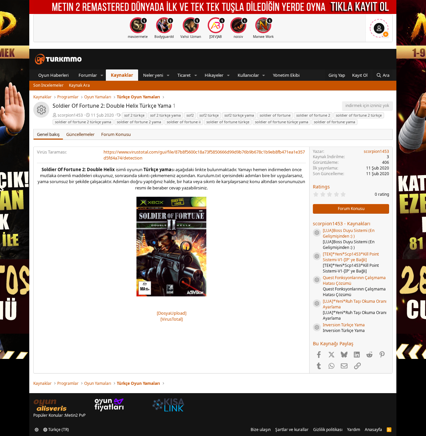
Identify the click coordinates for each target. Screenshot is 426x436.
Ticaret (184, 75)
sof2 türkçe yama (239, 115)
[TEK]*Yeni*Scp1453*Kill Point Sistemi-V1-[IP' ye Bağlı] (351, 257)
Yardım (353, 429)
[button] (102, 75)
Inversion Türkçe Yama (344, 325)
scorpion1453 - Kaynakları (341, 223)
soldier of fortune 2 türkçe (359, 115)
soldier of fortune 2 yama (139, 121)
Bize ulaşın (261, 429)
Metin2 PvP (75, 415)
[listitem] (137, 28)
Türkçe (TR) (58, 429)
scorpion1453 (70, 115)
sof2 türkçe (209, 115)
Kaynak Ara (79, 85)
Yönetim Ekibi (286, 75)
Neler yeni (153, 75)
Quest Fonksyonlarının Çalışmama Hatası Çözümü (354, 280)
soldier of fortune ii (184, 121)
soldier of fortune (275, 115)
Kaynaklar (122, 75)
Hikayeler (214, 75)
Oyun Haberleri (53, 75)
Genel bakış (48, 134)
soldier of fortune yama (334, 121)
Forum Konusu (116, 134)
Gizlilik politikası (327, 429)
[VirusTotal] (171, 319)
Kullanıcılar (248, 75)
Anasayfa (373, 429)
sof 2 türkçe (134, 115)
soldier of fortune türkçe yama (281, 121)
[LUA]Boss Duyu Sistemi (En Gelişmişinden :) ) (348, 233)
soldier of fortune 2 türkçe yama (83, 121)
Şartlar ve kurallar (292, 429)
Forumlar (88, 75)
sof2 (190, 115)
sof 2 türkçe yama (165, 115)
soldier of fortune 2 (313, 115)
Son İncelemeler (48, 85)
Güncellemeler (80, 134)
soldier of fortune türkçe (227, 121)
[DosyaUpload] (171, 313)
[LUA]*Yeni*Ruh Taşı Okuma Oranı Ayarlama (354, 304)
